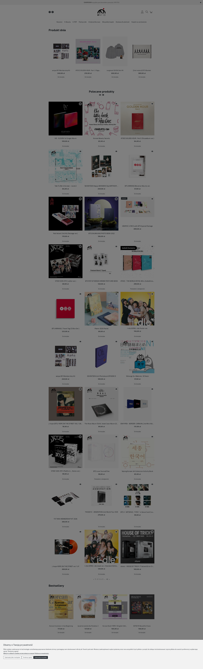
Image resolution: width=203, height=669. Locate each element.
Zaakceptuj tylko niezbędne (12, 657)
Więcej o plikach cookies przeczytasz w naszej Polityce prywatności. (26, 653)
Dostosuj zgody (27, 657)
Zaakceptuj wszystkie (41, 657)
